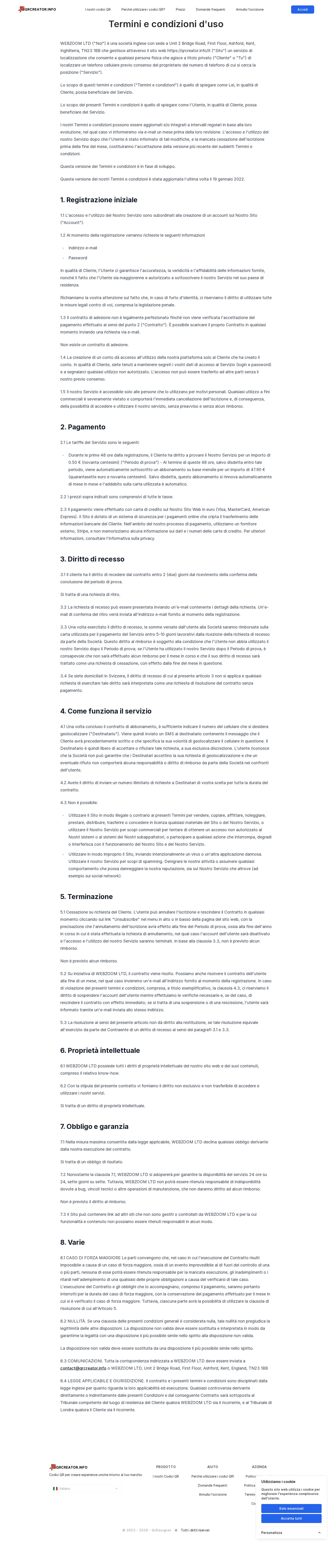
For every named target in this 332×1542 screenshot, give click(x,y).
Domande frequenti (210, 9)
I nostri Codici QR (166, 1476)
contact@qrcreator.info (83, 1368)
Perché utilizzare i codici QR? (143, 9)
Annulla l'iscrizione (250, 9)
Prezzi (180, 9)
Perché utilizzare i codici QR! (213, 1476)
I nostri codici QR (98, 9)
